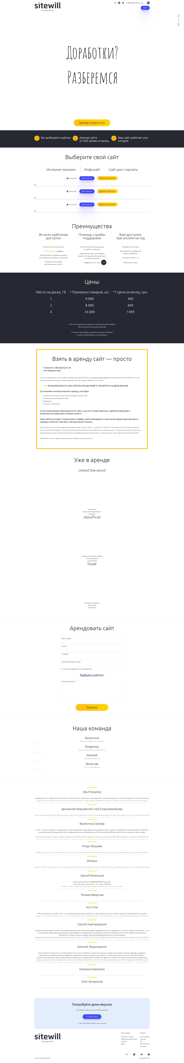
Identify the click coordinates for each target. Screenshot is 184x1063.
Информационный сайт (129, 1039)
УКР (179, 24)
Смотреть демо (92, 1016)
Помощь (143, 1046)
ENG (179, 16)
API (141, 1041)
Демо (145, 8)
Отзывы (143, 1039)
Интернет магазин (127, 1036)
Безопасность (145, 1044)
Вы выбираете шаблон (56, 137)
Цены (123, 1044)
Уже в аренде (145, 1036)
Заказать (92, 707)
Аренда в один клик (92, 122)
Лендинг (124, 1041)
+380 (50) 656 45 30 (134, 3)
